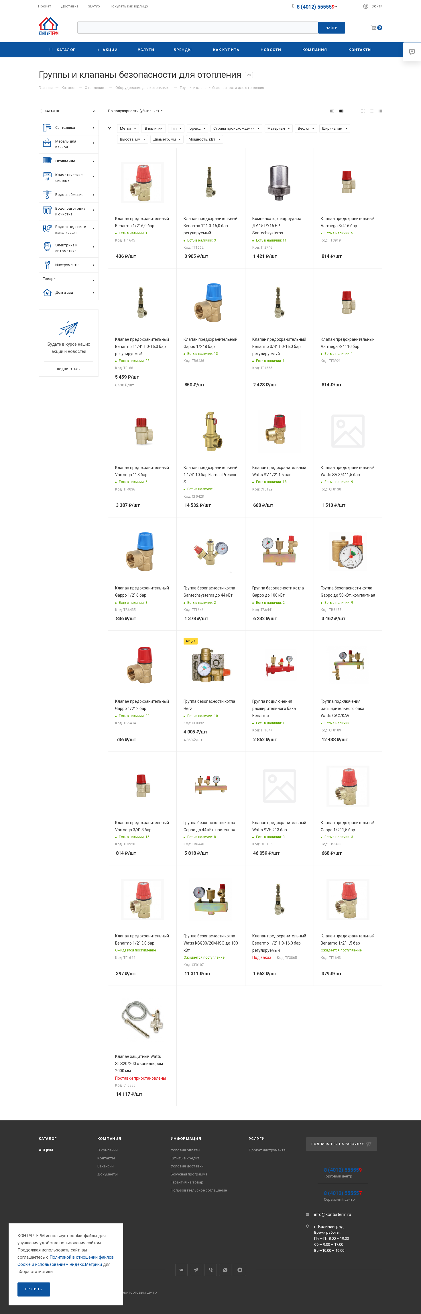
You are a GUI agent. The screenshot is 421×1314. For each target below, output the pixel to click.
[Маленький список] (332, 111)
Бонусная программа (189, 1174)
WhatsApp (225, 1270)
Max (240, 1270)
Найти (332, 28)
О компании (107, 1150)
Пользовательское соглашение (199, 1190)
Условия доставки (187, 1166)
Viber (210, 1270)
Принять (33, 1289)
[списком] (371, 111)
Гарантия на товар (187, 1182)
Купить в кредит (185, 1158)
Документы (107, 1174)
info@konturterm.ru (332, 1214)
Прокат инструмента (267, 1150)
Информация (186, 1138)
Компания (109, 1138)
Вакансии (105, 1166)
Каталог (48, 1138)
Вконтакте (181, 1270)
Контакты (106, 1158)
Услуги (257, 1138)
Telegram (196, 1270)
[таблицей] (380, 111)
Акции (46, 1150)
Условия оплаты (185, 1150)
